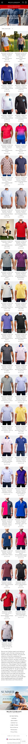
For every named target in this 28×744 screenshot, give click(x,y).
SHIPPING (14, 718)
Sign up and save (14, 735)
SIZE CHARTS (14, 720)
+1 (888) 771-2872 (14, 725)
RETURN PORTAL (14, 716)
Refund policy (14, 729)
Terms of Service (14, 727)
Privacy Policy (14, 732)
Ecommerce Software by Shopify (14, 742)
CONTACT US (14, 722)
